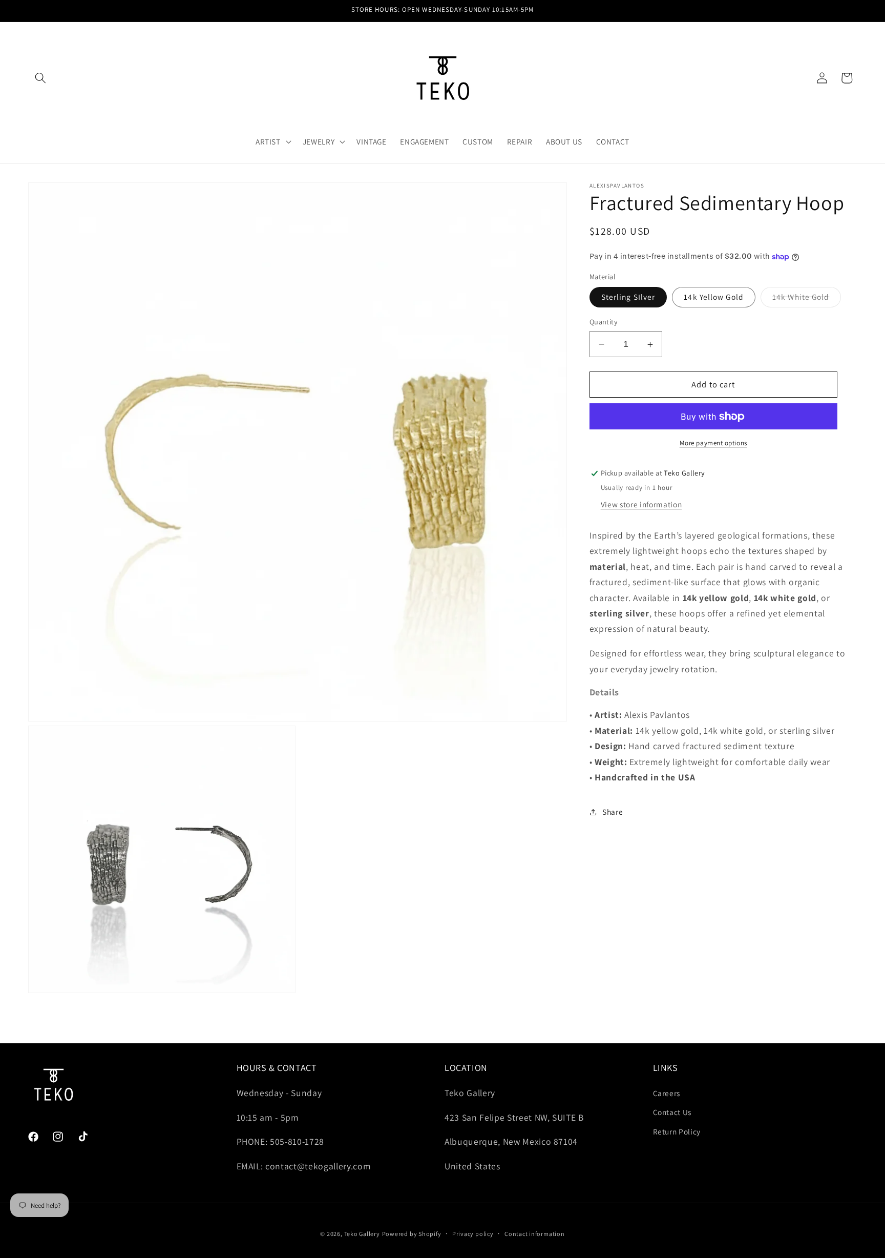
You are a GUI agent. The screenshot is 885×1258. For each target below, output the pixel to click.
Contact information (534, 1234)
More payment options (713, 443)
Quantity (603, 322)
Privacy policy (473, 1234)
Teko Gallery (362, 1234)
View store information (641, 504)
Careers (667, 1093)
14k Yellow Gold (714, 297)
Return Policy (677, 1131)
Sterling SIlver (628, 297)
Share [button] (612, 812)
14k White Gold (806, 299)
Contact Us (672, 1112)
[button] (40, 78)
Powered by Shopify (411, 1234)
